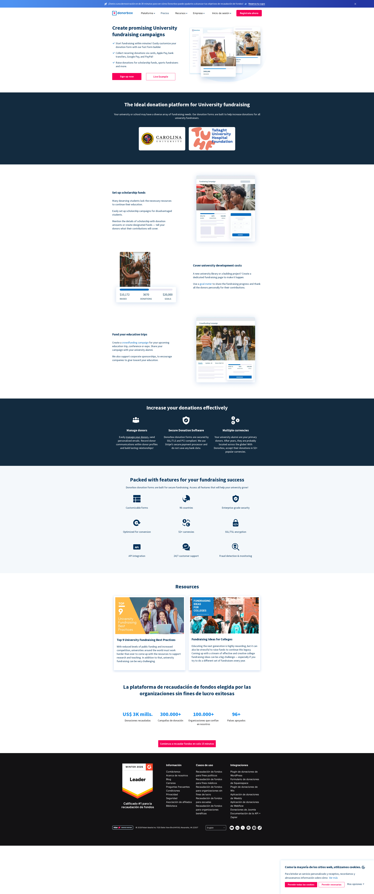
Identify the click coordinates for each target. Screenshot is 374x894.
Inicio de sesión (220, 13)
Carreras (171, 783)
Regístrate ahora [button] (249, 13)
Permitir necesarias (331, 884)
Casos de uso (204, 765)
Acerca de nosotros (177, 775)
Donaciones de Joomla (243, 809)
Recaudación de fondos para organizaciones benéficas (209, 809)
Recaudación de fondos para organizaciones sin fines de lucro (209, 790)
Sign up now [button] (127, 76)
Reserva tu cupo (257, 3)
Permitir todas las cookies (301, 884)
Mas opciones (354, 884)
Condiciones (173, 790)
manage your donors (137, 437)
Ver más (333, 877)
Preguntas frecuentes (178, 786)
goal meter (206, 283)
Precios (165, 13)
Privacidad (172, 794)
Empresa (198, 13)
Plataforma (147, 13)
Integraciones (239, 765)
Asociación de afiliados (179, 802)
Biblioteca (171, 805)
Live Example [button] (160, 76)
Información (173, 765)
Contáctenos (173, 771)
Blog (168, 779)
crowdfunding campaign (135, 342)
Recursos (180, 13)
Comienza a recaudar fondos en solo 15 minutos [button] (187, 743)
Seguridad (171, 798)
